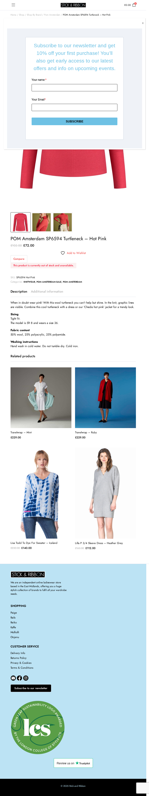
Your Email (38, 99)
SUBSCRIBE (74, 121)
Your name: (38, 80)
